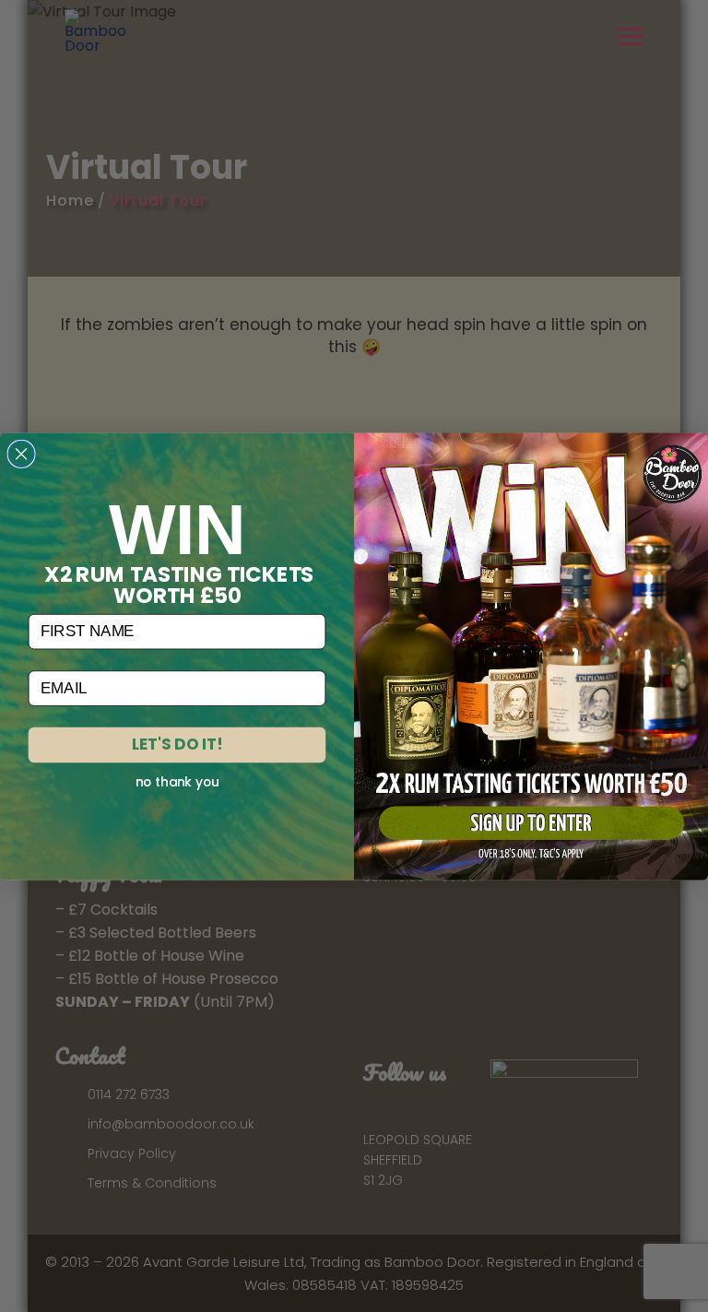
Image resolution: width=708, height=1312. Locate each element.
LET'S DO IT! (177, 744)
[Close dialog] (21, 454)
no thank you (177, 782)
